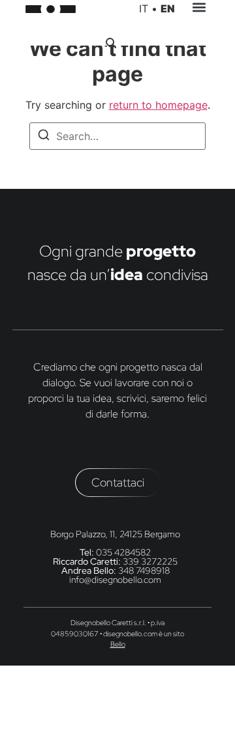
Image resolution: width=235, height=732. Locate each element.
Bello (117, 644)
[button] (199, 9)
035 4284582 (123, 552)
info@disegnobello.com (115, 579)
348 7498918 (144, 570)
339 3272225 (150, 561)
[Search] (44, 136)
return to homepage (158, 104)
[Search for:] (117, 136)
